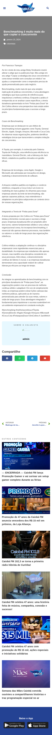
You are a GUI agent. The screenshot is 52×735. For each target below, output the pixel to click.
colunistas (11, 44)
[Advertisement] (26, 389)
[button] (4, 8)
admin (26, 339)
